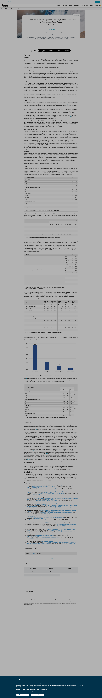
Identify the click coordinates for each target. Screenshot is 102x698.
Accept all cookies (22, 694)
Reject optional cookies (37, 694)
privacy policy (22, 689)
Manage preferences (20, 691)
